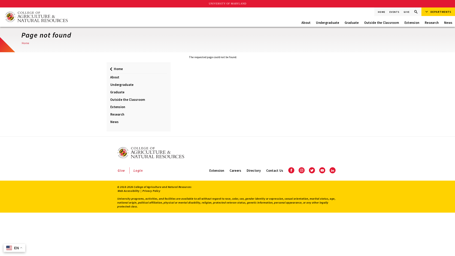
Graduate (352, 22)
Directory (254, 170)
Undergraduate (327, 22)
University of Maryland (227, 3)
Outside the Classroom (381, 22)
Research (432, 22)
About (306, 22)
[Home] (36, 17)
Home (381, 12)
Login (138, 170)
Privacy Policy (151, 191)
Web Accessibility (129, 191)
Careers (235, 170)
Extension (411, 22)
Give (407, 12)
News (448, 22)
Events (394, 12)
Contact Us (274, 170)
